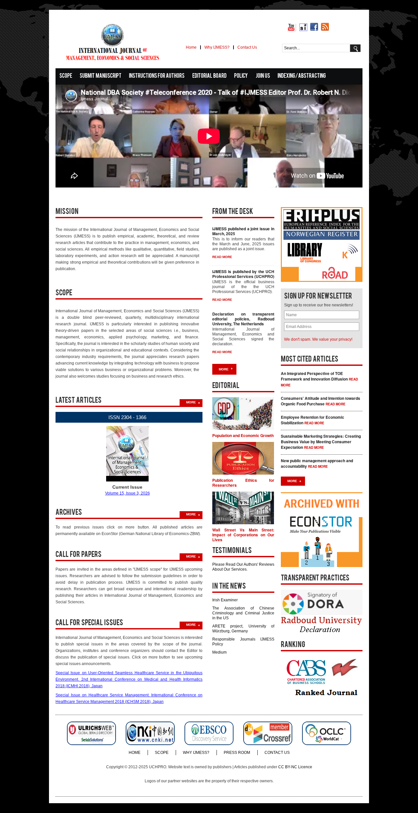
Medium (219, 652)
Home (191, 47)
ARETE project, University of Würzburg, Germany (243, 628)
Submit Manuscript (100, 76)
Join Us (263, 76)
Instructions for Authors (157, 76)
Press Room (237, 752)
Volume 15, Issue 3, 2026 (127, 493)
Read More (336, 404)
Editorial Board (209, 76)
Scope (65, 76)
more (191, 402)
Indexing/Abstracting (302, 76)
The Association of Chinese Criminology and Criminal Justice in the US (243, 613)
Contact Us (247, 47)
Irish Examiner (225, 600)
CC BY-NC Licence (295, 767)
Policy (241, 76)
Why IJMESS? (217, 47)
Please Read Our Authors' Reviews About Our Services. (243, 567)
